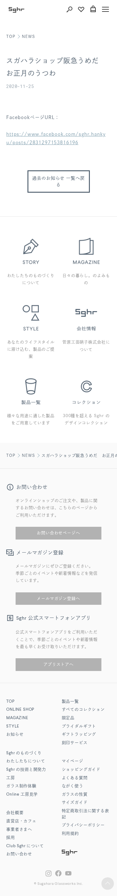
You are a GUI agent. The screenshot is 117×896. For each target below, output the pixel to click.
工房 (10, 778)
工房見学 (22, 795)
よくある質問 (75, 778)
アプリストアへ (58, 664)
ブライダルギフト (79, 726)
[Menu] (105, 9)
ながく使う (72, 786)
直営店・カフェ (21, 821)
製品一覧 (70, 702)
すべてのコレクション (83, 710)
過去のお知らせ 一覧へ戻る (58, 181)
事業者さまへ (19, 830)
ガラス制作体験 (21, 786)
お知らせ (14, 735)
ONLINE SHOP (20, 710)
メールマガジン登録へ (58, 598)
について (25, 846)
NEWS (28, 36)
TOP (10, 36)
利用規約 (70, 834)
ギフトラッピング (79, 735)
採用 (10, 838)
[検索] (69, 9)
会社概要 (14, 813)
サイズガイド (75, 803)
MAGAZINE (17, 718)
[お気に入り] (81, 9)
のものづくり (24, 753)
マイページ (72, 761)
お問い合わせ (19, 854)
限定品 (68, 718)
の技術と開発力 (26, 770)
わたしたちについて (25, 761)
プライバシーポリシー (83, 825)
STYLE (12, 726)
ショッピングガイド (81, 770)
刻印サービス (75, 743)
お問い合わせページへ (58, 533)
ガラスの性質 (75, 795)
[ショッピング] (93, 9)
